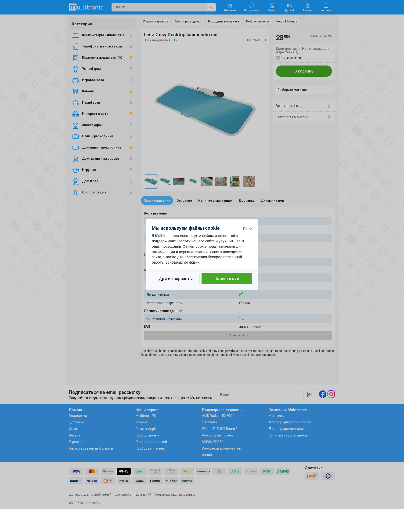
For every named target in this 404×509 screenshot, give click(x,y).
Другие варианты (176, 278)
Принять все (227, 278)
